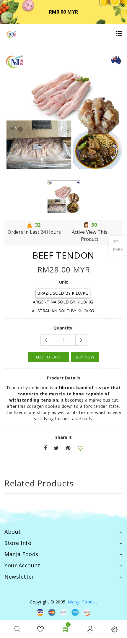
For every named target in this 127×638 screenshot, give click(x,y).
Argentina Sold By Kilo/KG (63, 302)
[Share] (45, 448)
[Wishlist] (76, 449)
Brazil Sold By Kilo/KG (62, 293)
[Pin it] (68, 448)
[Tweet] (56, 448)
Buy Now (85, 357)
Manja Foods (82, 602)
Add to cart (48, 357)
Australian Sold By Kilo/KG (63, 311)
